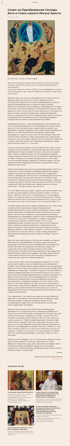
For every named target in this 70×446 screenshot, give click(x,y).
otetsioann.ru (57, 359)
